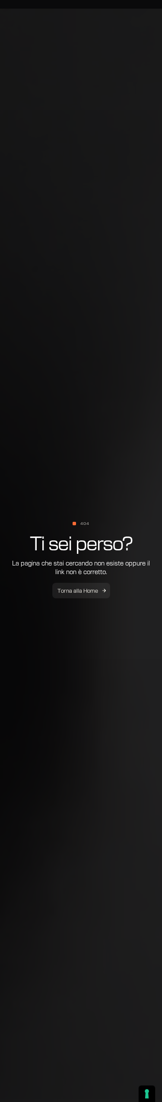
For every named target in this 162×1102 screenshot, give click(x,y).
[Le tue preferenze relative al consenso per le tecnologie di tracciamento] (147, 1094)
